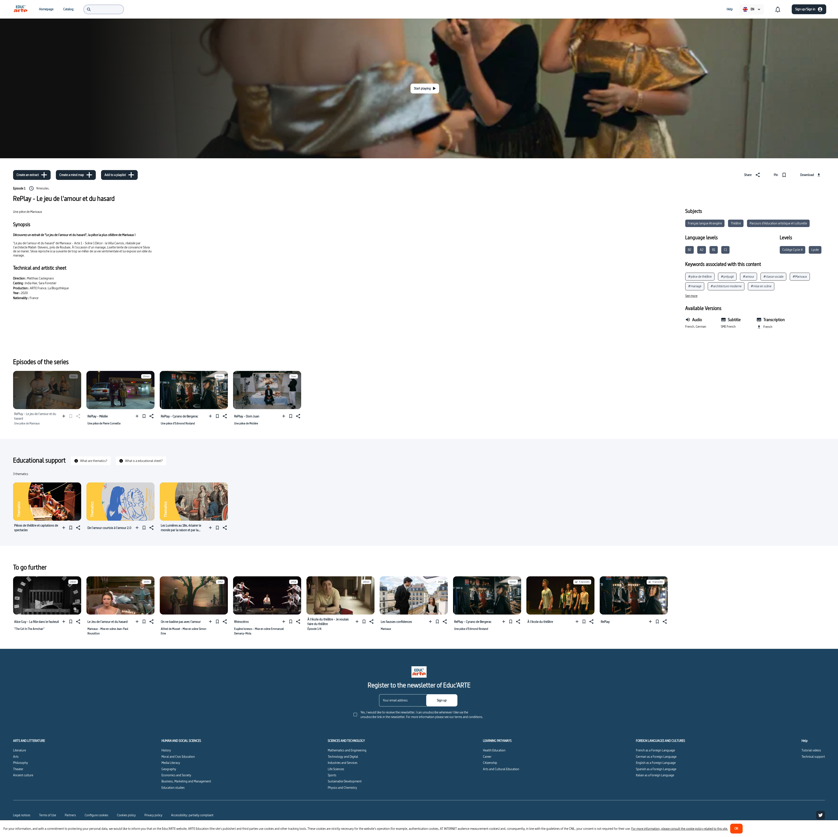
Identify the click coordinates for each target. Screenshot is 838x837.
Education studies (173, 787)
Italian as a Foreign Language (655, 775)
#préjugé (727, 276)
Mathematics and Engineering (347, 750)
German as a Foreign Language (656, 756)
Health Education (494, 750)
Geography (168, 769)
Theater (18, 769)
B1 (713, 249)
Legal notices (21, 815)
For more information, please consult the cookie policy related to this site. (679, 828)
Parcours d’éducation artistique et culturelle (778, 223)
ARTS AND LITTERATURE (29, 741)
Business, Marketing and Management (186, 781)
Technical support (813, 756)
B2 (689, 249)
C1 (725, 249)
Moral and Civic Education (178, 756)
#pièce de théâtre (700, 276)
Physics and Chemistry (342, 787)
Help (805, 741)
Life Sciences (336, 769)
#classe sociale (773, 276)
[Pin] (144, 416)
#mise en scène (761, 286)
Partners (70, 815)
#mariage (694, 286)
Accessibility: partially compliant (192, 815)
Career (487, 756)
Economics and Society (176, 775)
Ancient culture (23, 775)
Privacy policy (153, 815)
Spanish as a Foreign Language (656, 769)
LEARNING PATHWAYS (497, 741)
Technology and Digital (343, 756)
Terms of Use (47, 815)
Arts (16, 756)
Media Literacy (170, 762)
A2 (701, 249)
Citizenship (490, 762)
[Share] (151, 416)
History (166, 750)
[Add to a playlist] (64, 416)
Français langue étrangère (705, 223)
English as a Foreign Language (656, 762)
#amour (748, 276)
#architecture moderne (726, 286)
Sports (332, 775)
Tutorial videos (811, 750)
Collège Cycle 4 (792, 249)
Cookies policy (126, 815)
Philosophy (20, 762)
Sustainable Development (345, 781)
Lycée (815, 249)
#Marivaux (800, 276)
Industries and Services (342, 762)
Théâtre (736, 223)
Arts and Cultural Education (501, 769)
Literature (19, 750)
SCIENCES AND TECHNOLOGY (346, 741)
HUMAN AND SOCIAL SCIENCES (181, 741)
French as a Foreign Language (655, 750)
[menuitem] (20, 9)
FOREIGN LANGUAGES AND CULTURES (660, 741)
